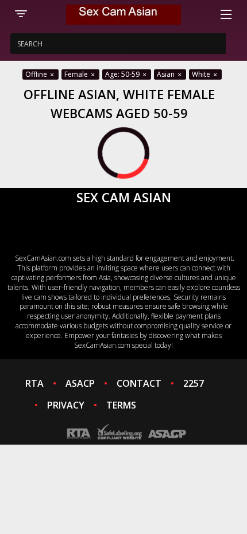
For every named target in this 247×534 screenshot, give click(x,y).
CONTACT (139, 383)
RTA (34, 383)
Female (77, 74)
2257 (193, 383)
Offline (37, 74)
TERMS (121, 405)
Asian (166, 74)
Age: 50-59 (123, 74)
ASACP (80, 383)
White (202, 74)
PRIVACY (65, 405)
